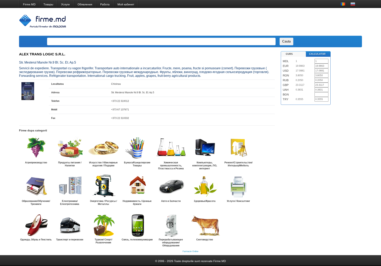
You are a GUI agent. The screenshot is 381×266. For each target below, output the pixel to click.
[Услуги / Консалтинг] (238, 186)
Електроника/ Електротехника (69, 202)
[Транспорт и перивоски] (70, 225)
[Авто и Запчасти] (171, 186)
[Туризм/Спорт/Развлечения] (103, 225)
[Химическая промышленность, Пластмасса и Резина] (171, 147)
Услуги (65, 4)
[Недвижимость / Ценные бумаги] (137, 186)
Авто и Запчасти (171, 201)
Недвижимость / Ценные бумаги (137, 202)
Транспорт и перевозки (69, 239)
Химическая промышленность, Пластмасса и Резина (171, 165)
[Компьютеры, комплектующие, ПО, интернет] (204, 147)
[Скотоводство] (204, 225)
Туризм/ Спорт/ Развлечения (103, 241)
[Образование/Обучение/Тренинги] (36, 186)
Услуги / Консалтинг (238, 201)
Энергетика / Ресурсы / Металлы (103, 202)
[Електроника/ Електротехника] (70, 186)
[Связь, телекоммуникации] (137, 225)
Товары (48, 4)
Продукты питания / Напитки (69, 164)
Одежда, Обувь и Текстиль (36, 239)
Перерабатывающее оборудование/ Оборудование (171, 242)
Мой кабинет (125, 4)
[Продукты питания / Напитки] (70, 147)
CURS (289, 54)
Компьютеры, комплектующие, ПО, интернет (204, 165)
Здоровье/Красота (205, 201)
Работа (105, 4)
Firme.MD (29, 4)
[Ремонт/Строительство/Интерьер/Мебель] (238, 147)
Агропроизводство (36, 162)
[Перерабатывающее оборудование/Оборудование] (171, 225)
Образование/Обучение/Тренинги (36, 202)
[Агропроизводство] (36, 147)
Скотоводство (204, 239)
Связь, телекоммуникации (137, 239)
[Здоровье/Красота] (204, 186)
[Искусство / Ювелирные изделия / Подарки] (103, 147)
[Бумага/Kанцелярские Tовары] (137, 147)
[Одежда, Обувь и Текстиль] (36, 225)
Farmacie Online (190, 251)
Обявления (85, 4)
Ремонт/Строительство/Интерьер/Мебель (238, 164)
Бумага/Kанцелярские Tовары (137, 164)
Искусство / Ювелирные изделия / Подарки (103, 164)
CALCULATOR (317, 54)
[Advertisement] (286, 22)
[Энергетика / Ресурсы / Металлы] (103, 186)
